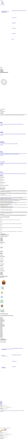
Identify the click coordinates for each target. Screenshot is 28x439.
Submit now (2, 411)
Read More (1, 125)
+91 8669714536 (14, 33)
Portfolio (1, 402)
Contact (2, 3)
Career (1, 403)
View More (1, 175)
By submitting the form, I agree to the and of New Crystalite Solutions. (12, 410)
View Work (2, 238)
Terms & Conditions (15, 410)
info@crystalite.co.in (14, 17)
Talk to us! (12, 39)
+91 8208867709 (14, 366)
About (2, 1)
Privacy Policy (10, 410)
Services (2, 2)
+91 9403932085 (14, 28)
